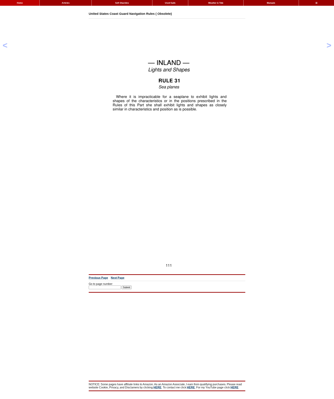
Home (20, 3)
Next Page (117, 277)
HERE (157, 387)
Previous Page (98, 277)
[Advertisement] (152, 29)
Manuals (271, 3)
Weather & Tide (215, 3)
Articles (66, 3)
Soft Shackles (122, 3)
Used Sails (170, 3)
